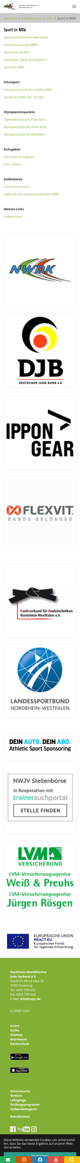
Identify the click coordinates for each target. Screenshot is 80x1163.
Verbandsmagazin (23, 1109)
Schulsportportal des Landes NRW (28, 90)
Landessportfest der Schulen (24, 97)
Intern (15, 1026)
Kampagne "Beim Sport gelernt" (26, 60)
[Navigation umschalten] (74, 6)
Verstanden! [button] (40, 1156)
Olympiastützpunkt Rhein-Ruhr (25, 127)
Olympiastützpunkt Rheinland (24, 119)
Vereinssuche (20, 1091)
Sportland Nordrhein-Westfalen (26, 37)
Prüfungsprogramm (25, 1105)
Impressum (18, 1039)
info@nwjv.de (30, 999)
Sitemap (16, 1035)
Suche (14, 1030)
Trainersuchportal (16, 187)
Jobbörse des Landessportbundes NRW (31, 194)
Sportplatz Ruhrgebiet (19, 157)
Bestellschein (20, 1116)
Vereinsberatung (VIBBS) (21, 45)
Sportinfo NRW (14, 67)
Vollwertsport (13, 216)
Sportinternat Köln (17, 52)
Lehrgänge (18, 1100)
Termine (16, 1096)
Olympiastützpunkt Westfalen (24, 134)
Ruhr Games (12, 164)
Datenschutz (19, 1044)
